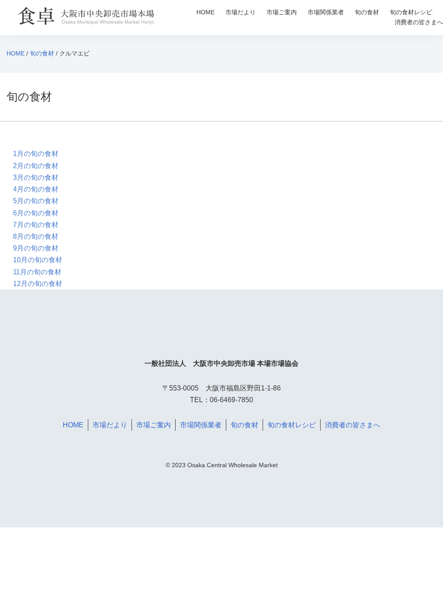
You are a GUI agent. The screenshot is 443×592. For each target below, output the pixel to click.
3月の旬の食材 (35, 177)
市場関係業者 (326, 12)
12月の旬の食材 (37, 283)
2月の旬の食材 (35, 165)
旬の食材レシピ (411, 12)
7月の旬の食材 (35, 224)
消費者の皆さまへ (419, 22)
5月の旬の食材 (35, 201)
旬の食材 (367, 12)
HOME (205, 12)
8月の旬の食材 (35, 236)
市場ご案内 (281, 12)
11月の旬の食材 (37, 272)
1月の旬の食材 (35, 153)
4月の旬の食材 (35, 189)
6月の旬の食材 (35, 213)
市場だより (240, 12)
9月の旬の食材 (35, 248)
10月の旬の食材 (37, 259)
